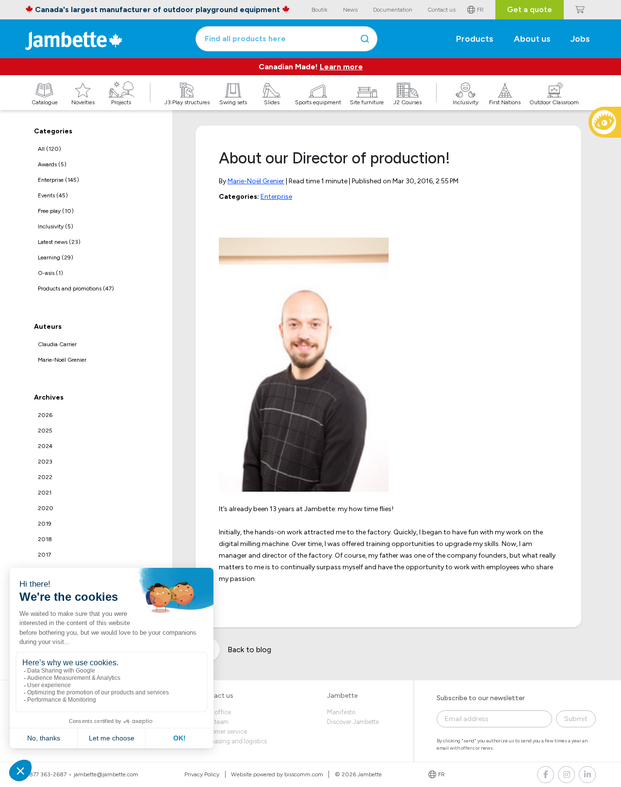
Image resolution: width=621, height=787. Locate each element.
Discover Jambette (353, 721)
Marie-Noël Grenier (62, 359)
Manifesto (341, 712)
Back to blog (249, 649)
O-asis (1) (50, 273)
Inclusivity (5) (55, 226)
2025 (45, 430)
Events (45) (53, 195)
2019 (44, 523)
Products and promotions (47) (76, 288)
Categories (53, 131)
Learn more (341, 66)
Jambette (342, 695)
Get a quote (529, 9)
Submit (576, 719)
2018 (45, 539)
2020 (45, 508)
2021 (44, 492)
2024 (45, 446)
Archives (49, 397)
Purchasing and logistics (232, 741)
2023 (45, 461)
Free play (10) (56, 211)
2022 (45, 477)
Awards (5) (52, 164)
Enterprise (276, 197)
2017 (44, 554)
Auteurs (48, 326)
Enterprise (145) (58, 180)
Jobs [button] (580, 38)
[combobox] (286, 38)
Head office (214, 712)
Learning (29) (55, 257)
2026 (45, 415)
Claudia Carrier (57, 344)
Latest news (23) (59, 242)
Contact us (215, 695)
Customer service (222, 731)
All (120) (49, 148)
